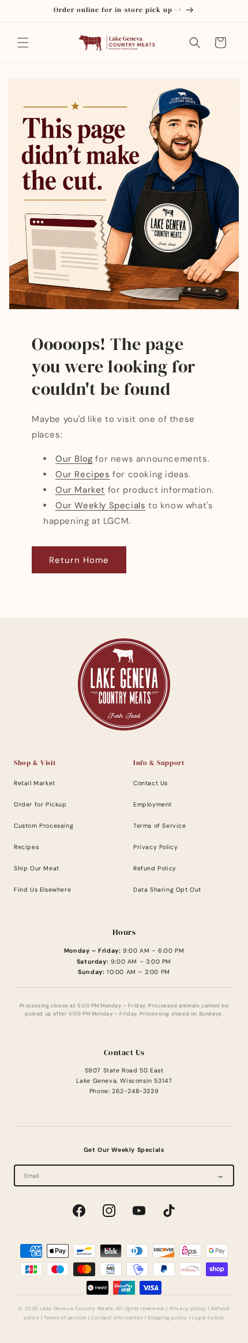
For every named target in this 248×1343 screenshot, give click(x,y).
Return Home (79, 560)
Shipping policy (167, 1318)
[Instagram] (109, 1210)
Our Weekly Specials (100, 505)
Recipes (26, 847)
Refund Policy (154, 868)
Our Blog (74, 459)
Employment (152, 804)
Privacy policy (188, 1309)
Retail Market (34, 783)
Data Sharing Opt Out (167, 889)
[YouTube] (139, 1210)
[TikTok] (169, 1210)
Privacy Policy (155, 847)
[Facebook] (79, 1210)
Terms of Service (159, 826)
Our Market (80, 490)
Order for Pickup (40, 804)
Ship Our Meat (36, 868)
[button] (23, 42)
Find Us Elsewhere (42, 889)
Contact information (117, 1318)
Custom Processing (43, 826)
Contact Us (150, 783)
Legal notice (208, 1318)
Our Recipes (82, 474)
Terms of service (65, 1318)
